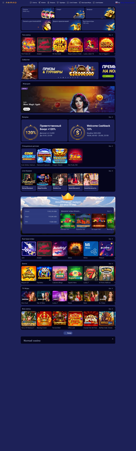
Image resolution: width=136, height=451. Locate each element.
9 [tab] (77, 77)
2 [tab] (60, 77)
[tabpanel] (68, 70)
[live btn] (28, 179)
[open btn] (112, 339)
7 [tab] (72, 77)
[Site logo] (11, 2)
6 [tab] (70, 77)
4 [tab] (65, 77)
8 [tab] (75, 77)
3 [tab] (63, 77)
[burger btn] (3, 2)
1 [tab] (58, 77)
